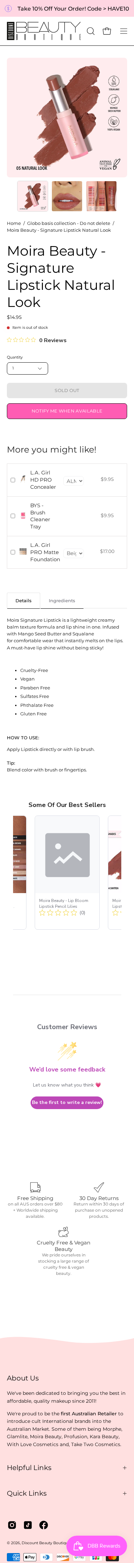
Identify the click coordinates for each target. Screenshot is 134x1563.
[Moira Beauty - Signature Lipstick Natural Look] (32, 196)
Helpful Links (29, 1468)
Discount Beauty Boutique (46, 1543)
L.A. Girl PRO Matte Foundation (45, 552)
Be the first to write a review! (67, 1102)
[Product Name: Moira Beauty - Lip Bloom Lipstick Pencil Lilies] (67, 873)
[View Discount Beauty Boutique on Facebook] (43, 1525)
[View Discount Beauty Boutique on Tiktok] (28, 1525)
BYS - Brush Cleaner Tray (40, 516)
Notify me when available (67, 411)
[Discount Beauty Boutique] (44, 31)
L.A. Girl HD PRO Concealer (43, 479)
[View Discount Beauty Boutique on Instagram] (12, 1525)
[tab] (23, 600)
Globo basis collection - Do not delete (68, 223)
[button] (90, 31)
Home (14, 223)
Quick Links (27, 1493)
